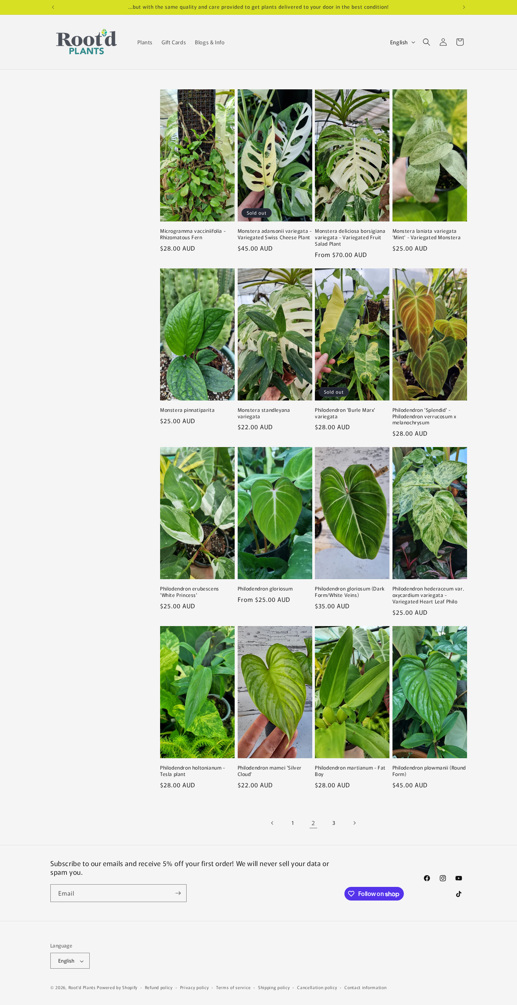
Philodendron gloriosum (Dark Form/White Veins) (350, 592)
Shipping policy (274, 987)
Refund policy (159, 987)
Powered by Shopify (117, 988)
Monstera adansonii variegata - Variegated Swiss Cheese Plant (275, 234)
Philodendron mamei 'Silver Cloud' (270, 771)
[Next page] (354, 823)
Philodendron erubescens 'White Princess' (189, 592)
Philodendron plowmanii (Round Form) (429, 771)
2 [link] (313, 822)
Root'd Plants (82, 988)
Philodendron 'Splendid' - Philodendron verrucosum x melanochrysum (424, 416)
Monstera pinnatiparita (187, 410)
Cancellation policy (317, 987)
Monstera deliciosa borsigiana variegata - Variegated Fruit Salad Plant (350, 237)
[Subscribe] (178, 893)
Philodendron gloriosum (265, 589)
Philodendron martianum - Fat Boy (350, 771)
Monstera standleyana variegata (264, 413)
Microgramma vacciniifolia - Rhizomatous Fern (193, 234)
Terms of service (233, 987)
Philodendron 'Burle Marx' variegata (345, 413)
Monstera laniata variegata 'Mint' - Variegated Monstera (426, 234)
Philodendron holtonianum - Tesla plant (192, 771)
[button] (426, 42)
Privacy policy (194, 987)
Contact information (365, 987)
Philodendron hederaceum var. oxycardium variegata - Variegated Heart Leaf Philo (428, 595)
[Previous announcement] (53, 7)
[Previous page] (272, 823)
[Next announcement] (464, 7)
